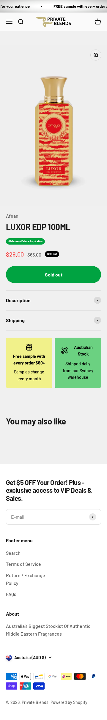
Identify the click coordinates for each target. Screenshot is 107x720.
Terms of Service (23, 564)
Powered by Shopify (69, 702)
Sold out (53, 274)
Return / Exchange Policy (25, 579)
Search (13, 553)
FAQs (11, 594)
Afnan (12, 216)
